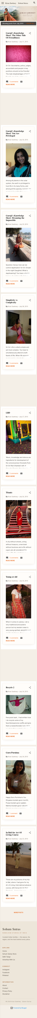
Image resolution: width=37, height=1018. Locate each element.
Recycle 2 (10, 687)
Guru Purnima (12, 752)
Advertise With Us (8, 960)
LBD (8, 412)
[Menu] (2, 3)
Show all (30, 23)
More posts (18, 912)
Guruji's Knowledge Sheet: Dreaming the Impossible (15, 218)
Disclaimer (6, 994)
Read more (10, 84)
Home (4, 951)
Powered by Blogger (20, 1008)
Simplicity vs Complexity (11, 301)
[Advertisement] (18, 109)
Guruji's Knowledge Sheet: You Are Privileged (15, 133)
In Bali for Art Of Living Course (14, 833)
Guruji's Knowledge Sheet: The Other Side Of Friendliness (16, 35)
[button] (30, 33)
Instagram (5, 970)
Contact (5, 988)
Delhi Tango (6, 957)
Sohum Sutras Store (9, 954)
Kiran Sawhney (10, 3)
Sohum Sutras (23, 3)
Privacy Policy (7, 991)
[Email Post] (21, 82)
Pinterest (5, 975)
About (4, 985)
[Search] (34, 3)
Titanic (9, 492)
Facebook (5, 972)
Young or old (11, 576)
